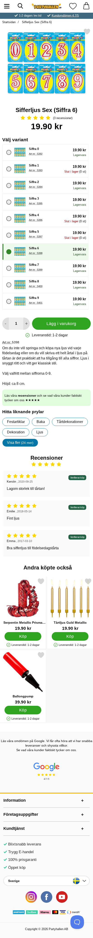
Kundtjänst (14, 828)
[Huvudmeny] (7, 6)
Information (14, 800)
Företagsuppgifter (20, 814)
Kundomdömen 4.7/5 (65, 15)
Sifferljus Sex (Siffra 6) (36, 22)
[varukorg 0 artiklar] (86, 6)
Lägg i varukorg (61, 323)
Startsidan (9, 22)
